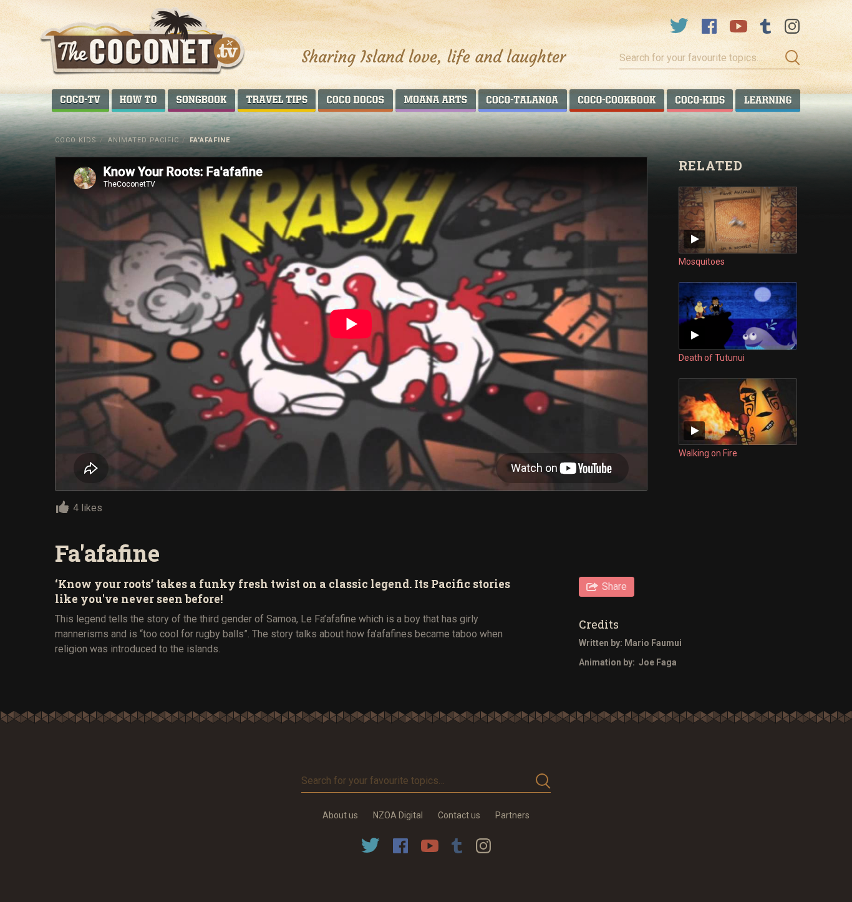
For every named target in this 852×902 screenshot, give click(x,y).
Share (614, 586)
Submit (789, 58)
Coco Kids (76, 140)
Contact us (459, 815)
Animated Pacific (143, 140)
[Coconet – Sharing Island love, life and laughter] (143, 42)
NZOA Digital (398, 815)
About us (340, 815)
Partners (512, 815)
